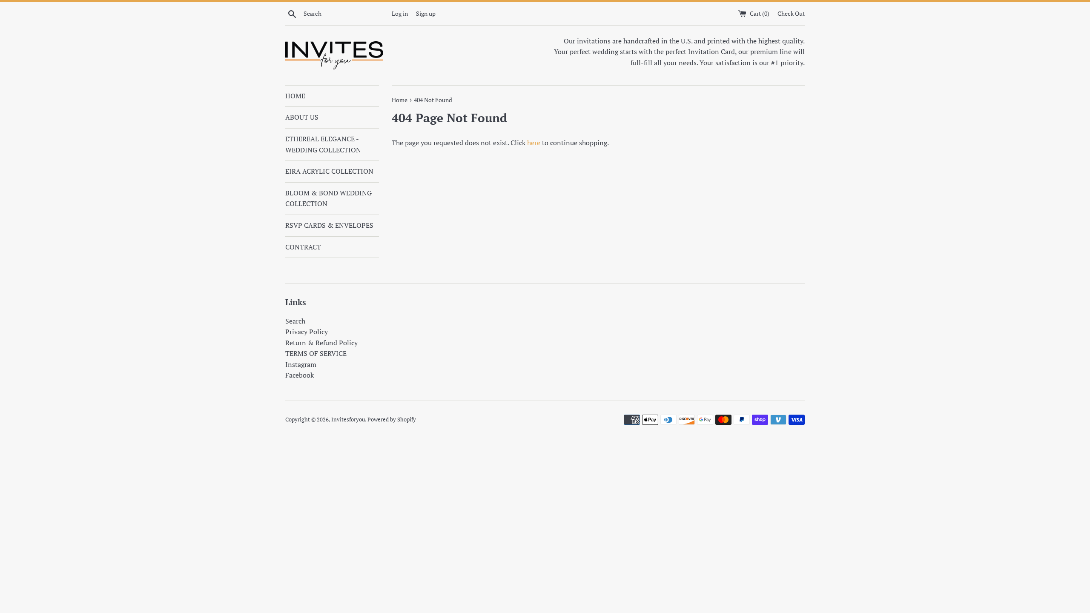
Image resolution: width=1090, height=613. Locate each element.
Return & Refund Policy (321, 342)
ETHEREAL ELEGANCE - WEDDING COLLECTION (323, 144)
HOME (295, 95)
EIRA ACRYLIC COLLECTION (329, 171)
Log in (400, 13)
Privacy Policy (306, 331)
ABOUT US (301, 117)
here (533, 142)
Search (295, 321)
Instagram (300, 364)
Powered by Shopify (391, 419)
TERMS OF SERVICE (316, 353)
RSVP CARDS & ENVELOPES (329, 225)
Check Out (791, 13)
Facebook (299, 375)
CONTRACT (303, 247)
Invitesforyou (348, 419)
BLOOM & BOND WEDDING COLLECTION (328, 198)
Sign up (426, 13)
